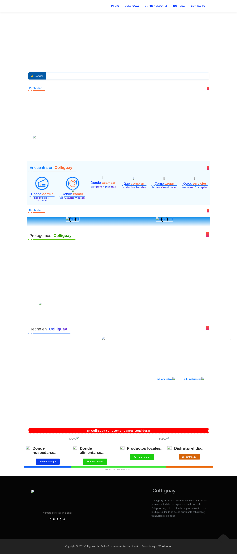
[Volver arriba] (223, 538)
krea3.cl (202, 500)
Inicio (115, 6)
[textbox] (118, 277)
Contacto (198, 6)
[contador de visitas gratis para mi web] (57, 519)
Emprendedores (156, 6)
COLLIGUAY (132, 6)
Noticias (179, 6)
